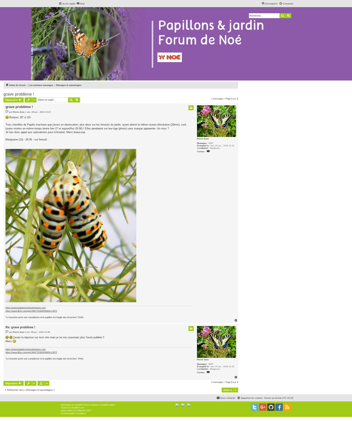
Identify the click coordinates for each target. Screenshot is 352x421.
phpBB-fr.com (78, 408)
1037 (210, 143)
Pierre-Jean (203, 139)
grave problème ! (18, 94)
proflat (69, 410)
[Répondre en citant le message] (191, 107)
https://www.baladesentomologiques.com (26, 307)
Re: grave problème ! (20, 327)
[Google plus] (262, 407)
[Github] (271, 407)
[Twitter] (254, 407)
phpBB (78, 405)
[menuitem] (80, 3)
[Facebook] (279, 407)
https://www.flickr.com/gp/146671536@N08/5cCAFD (31, 311)
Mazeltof (82, 410)
